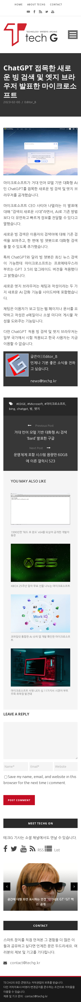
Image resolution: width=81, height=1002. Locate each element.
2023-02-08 (11, 102)
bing (12, 408)
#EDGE (21, 403)
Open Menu (73, 34)
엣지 (37, 408)
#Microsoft (35, 403)
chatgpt (22, 408)
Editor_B (30, 102)
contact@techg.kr (25, 963)
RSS (41, 850)
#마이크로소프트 (55, 403)
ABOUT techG (36, 5)
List (57, 850)
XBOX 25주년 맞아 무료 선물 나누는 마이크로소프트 (40, 586)
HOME (19, 5)
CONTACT (56, 5)
